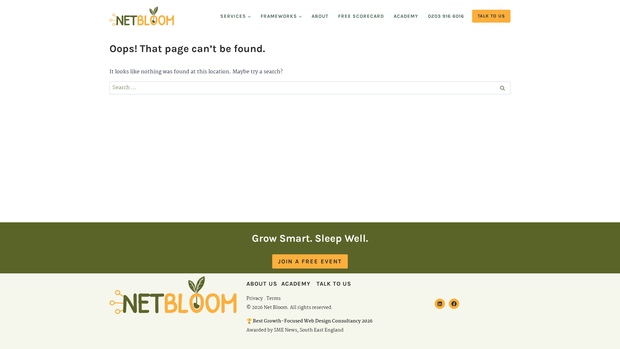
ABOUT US (261, 283)
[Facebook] (454, 304)
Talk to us (491, 16)
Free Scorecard (361, 16)
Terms (273, 298)
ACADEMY (296, 283)
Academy (406, 16)
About (320, 16)
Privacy (254, 298)
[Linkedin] (440, 304)
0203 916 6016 (446, 16)
